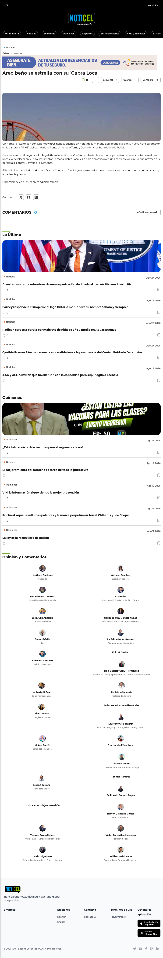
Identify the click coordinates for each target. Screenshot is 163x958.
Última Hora (12, 33)
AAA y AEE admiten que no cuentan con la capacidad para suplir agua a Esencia (60, 374)
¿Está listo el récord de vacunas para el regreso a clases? (42, 447)
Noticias (31, 33)
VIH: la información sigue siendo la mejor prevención (40, 492)
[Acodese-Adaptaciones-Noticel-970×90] (81, 62)
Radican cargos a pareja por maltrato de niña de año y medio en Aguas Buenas (59, 329)
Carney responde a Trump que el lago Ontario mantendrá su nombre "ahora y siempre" (65, 307)
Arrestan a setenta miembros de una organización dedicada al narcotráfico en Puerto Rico (67, 284)
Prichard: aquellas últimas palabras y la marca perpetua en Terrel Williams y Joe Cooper (66, 515)
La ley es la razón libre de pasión (25, 537)
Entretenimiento (110, 33)
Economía (49, 33)
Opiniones (68, 33)
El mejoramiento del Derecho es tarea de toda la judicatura (45, 469)
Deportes (87, 33)
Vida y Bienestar (136, 33)
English (61, 922)
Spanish (61, 916)
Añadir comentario (147, 212)
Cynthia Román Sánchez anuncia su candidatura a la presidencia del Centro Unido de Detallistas (72, 352)
